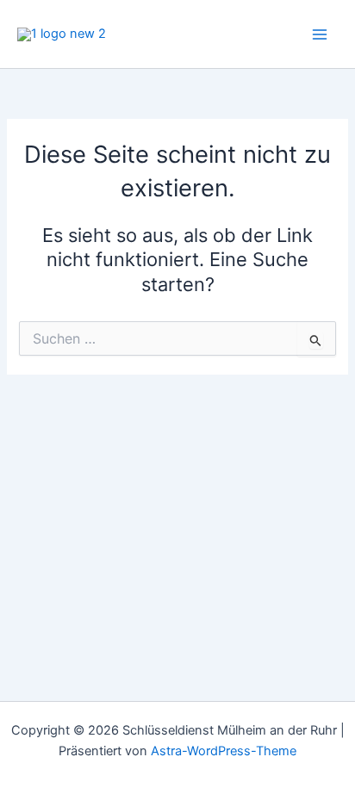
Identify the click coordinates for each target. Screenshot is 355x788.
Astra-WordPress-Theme (223, 751)
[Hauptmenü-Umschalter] (320, 34)
